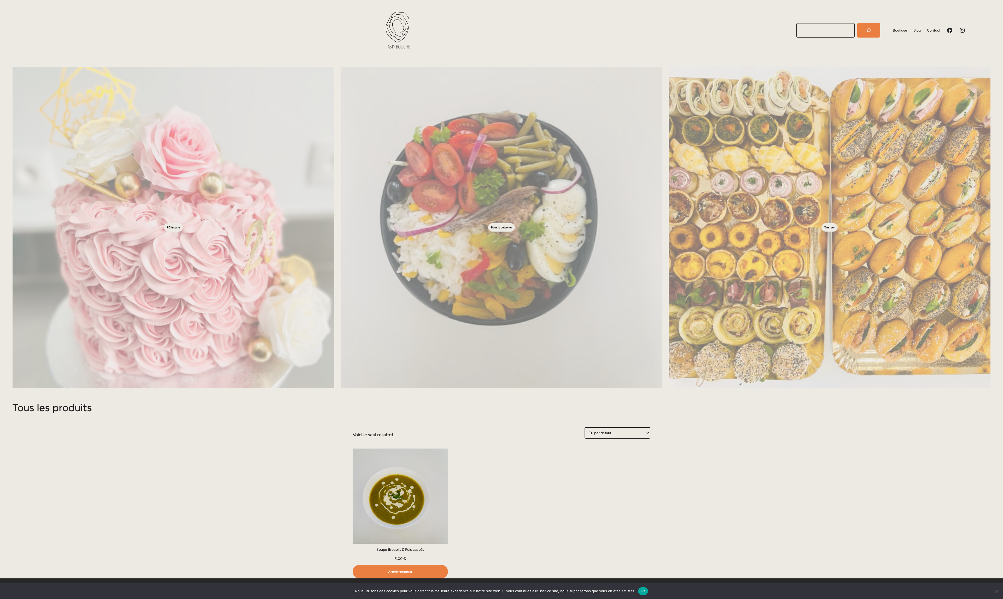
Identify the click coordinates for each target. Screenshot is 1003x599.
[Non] (996, 591)
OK (643, 591)
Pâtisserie (173, 227)
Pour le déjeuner (501, 227)
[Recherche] (868, 30)
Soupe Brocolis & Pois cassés (400, 549)
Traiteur (829, 227)
